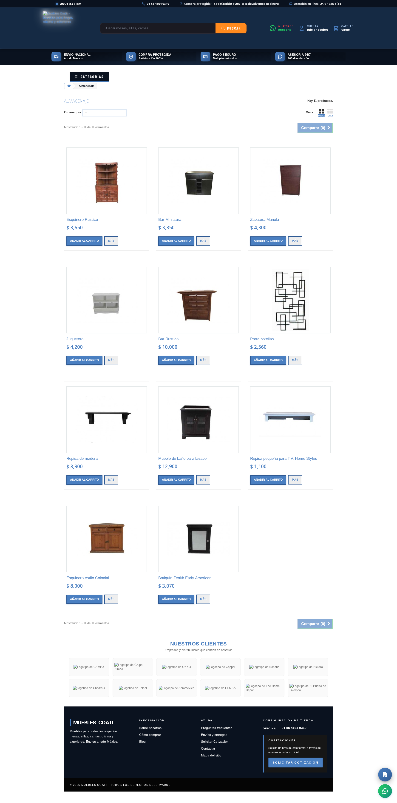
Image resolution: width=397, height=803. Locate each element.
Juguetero (74, 339)
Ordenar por (72, 112)
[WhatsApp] (385, 791)
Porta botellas (262, 339)
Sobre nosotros (150, 728)
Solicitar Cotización (215, 741)
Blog (142, 741)
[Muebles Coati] (60, 28)
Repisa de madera (82, 458)
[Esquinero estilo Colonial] (107, 539)
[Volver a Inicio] (69, 86)
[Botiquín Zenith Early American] (198, 539)
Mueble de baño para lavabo (182, 458)
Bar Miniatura (169, 219)
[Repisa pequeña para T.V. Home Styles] (290, 420)
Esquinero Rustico (82, 219)
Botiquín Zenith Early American (184, 578)
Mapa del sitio (211, 755)
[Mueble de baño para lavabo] (198, 420)
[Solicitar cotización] (385, 774)
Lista (330, 115)
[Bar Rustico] (198, 300)
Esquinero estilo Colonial (87, 578)
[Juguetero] (107, 300)
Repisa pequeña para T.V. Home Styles (283, 458)
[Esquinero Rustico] (107, 181)
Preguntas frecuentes (216, 728)
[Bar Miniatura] (198, 181)
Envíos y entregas (214, 735)
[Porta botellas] (290, 300)
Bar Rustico (168, 339)
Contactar (208, 748)
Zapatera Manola (264, 219)
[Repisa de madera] (107, 420)
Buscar (234, 28)
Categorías (89, 76)
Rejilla (321, 115)
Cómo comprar (150, 735)
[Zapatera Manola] (290, 181)
